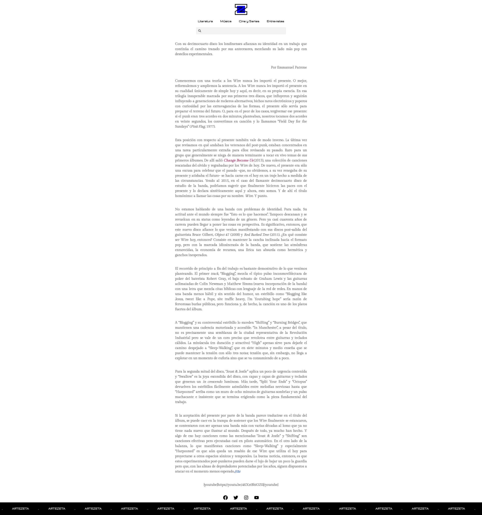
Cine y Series (249, 21)
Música (225, 21)
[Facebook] (225, 497)
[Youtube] (256, 497)
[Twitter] (236, 497)
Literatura (205, 21)
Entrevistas (275, 21)
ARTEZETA (46, 508)
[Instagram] (246, 497)
